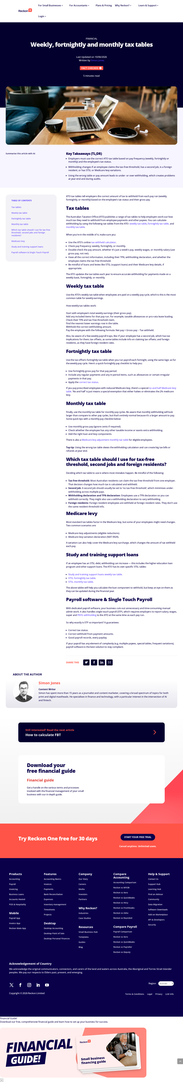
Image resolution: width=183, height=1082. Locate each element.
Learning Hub (154, 889)
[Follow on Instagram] (31, 985)
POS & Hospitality (17, 904)
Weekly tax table (19, 212)
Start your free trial (137, 837)
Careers (82, 884)
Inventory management (55, 904)
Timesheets (49, 909)
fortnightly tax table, (158, 223)
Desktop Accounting (53, 928)
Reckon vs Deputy (121, 952)
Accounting (14, 879)
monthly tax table (75, 227)
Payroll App (14, 918)
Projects (48, 914)
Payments (48, 889)
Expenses (48, 899)
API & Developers (156, 919)
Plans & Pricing (104, 5)
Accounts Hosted (17, 899)
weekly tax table (138, 223)
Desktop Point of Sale (54, 933)
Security (152, 924)
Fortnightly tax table (21, 218)
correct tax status (88, 382)
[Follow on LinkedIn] (39, 985)
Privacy (158, 994)
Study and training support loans (27, 246)
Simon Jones (97, 60)
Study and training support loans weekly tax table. (95, 574)
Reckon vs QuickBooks (124, 897)
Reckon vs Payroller (122, 947)
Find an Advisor (155, 894)
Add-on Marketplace (158, 914)
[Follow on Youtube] (48, 985)
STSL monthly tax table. (81, 581)
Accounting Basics (52, 879)
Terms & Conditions (134, 994)
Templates (84, 937)
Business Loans (16, 894)
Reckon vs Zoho (120, 913)
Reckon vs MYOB (121, 887)
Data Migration (155, 904)
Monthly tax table (19, 224)
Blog (81, 947)
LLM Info (169, 994)
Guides (82, 942)
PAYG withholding (87, 615)
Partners (83, 899)
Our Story (83, 879)
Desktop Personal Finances (57, 938)
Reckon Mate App (17, 928)
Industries (83, 913)
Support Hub (154, 884)
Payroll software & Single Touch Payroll (30, 252)
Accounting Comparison (124, 882)
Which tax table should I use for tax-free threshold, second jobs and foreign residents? (30, 232)
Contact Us (153, 879)
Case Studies (85, 918)
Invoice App (14, 923)
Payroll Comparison (122, 931)
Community (153, 899)
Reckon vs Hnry (120, 902)
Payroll (12, 884)
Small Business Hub (88, 932)
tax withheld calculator (103, 242)
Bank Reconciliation (53, 894)
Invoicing (13, 889)
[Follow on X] (13, 985)
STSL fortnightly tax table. (82, 578)
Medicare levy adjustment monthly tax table (105, 439)
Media (82, 889)
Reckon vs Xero (120, 892)
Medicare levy (18, 241)
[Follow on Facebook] (22, 985)
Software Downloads (158, 909)
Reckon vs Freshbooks (124, 907)
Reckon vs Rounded (122, 918)
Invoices (48, 884)
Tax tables (16, 207)
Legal (149, 994)
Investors (83, 894)
